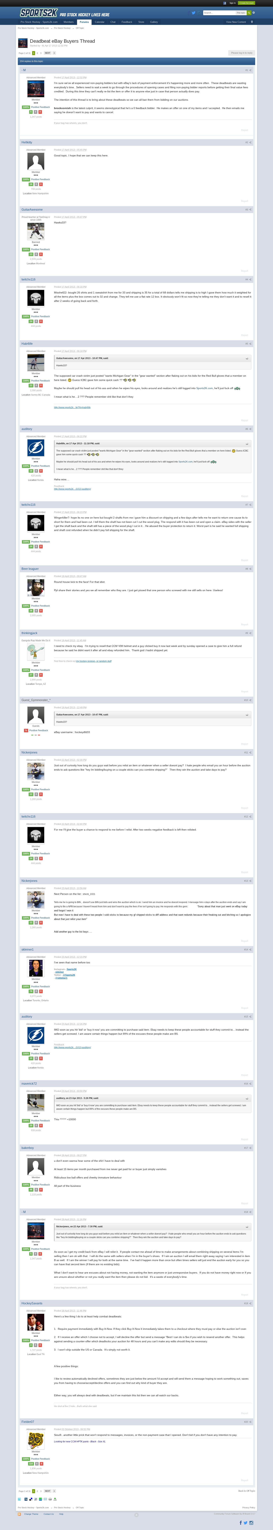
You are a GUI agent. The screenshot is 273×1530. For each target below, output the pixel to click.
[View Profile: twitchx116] (36, 298)
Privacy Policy (248, 1507)
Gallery (154, 22)
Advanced (253, 12)
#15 (246, 1016)
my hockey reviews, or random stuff (93, 661)
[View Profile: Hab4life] (36, 362)
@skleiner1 (61, 978)
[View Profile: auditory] (36, 447)
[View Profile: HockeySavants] (36, 1322)
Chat (113, 22)
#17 (246, 1148)
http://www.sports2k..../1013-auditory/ (72, 489)
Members (69, 22)
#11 (246, 752)
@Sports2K (69, 975)
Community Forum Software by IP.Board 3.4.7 (234, 1514)
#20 (246, 1422)
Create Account (247, 3)
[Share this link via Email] (45, 1498)
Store (141, 22)
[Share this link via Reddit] (35, 1498)
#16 (246, 1083)
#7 (247, 504)
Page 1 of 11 (24, 53)
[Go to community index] (64, 12)
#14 (246, 949)
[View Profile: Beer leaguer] (36, 587)
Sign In (233, 3)
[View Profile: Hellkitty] (36, 161)
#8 (247, 569)
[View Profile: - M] (36, 88)
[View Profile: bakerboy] (36, 1166)
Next (47, 53)
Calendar (99, 22)
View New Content (236, 22)
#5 (247, 343)
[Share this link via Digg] (26, 1498)
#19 (246, 1303)
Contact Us (49, 1514)
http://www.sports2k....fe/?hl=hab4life (72, 407)
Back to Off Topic (246, 1491)
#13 (246, 881)
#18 (246, 1212)
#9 (247, 633)
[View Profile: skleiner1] (36, 968)
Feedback (127, 22)
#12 (246, 816)
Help (61, 1514)
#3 (247, 209)
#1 (247, 70)
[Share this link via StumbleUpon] (40, 1498)
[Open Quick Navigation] (252, 22)
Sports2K (72, 969)
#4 (247, 279)
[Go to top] (136, 1515)
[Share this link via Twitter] (19, 1498)
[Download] (54, 1498)
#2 (247, 142)
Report (244, 130)
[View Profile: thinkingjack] (36, 651)
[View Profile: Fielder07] (36, 1440)
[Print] (50, 1498)
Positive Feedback (40, 107)
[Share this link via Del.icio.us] (30, 1498)
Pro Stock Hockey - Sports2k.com (39, 22)
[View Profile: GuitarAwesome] (36, 231)
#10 (246, 700)
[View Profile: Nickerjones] (36, 771)
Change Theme (31, 1514)
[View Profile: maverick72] (36, 1102)
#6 (247, 429)
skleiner (59, 972)
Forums (84, 22)
